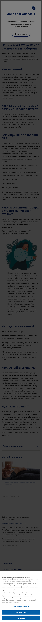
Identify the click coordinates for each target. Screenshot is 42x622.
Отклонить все (21, 612)
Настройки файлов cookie (21, 606)
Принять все (21, 618)
